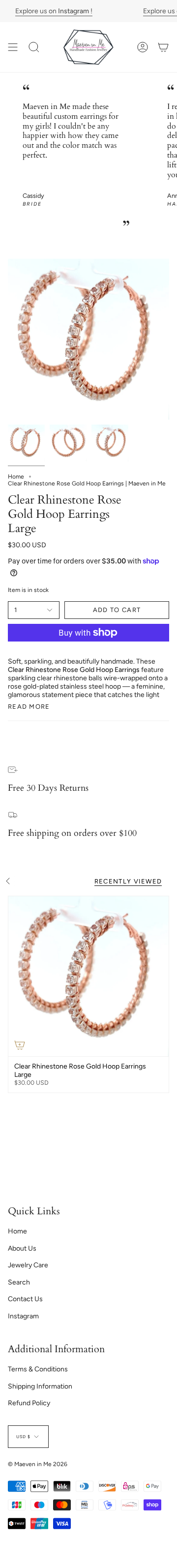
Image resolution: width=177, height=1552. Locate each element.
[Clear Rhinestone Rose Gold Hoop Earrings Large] (88, 976)
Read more (29, 706)
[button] (34, 47)
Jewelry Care (28, 1265)
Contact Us (25, 1299)
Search (19, 1282)
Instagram (23, 1316)
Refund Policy (29, 1403)
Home (16, 476)
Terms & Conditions (38, 1369)
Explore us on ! (53, 11)
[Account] (142, 47)
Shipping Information (40, 1386)
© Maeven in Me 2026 (37, 1464)
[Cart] (163, 47)
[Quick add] (20, 1045)
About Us (22, 1248)
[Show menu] (12, 47)
